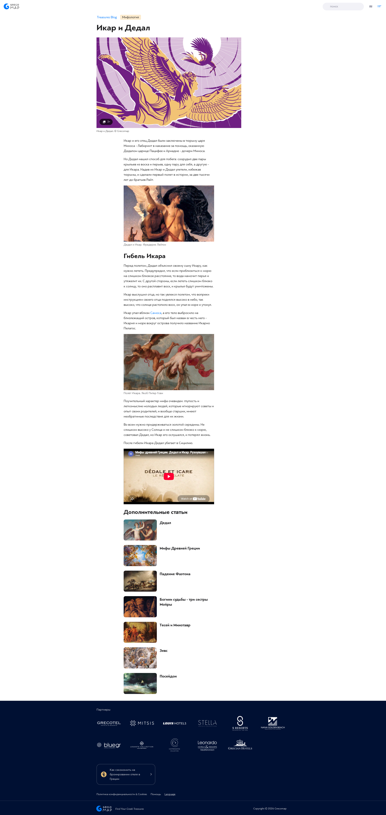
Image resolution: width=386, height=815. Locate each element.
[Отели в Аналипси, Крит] (209, 724)
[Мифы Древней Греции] (140, 555)
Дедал (165, 523)
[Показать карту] (370, 5)
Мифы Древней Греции (180, 548)
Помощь (156, 794)
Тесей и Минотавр (175, 625)
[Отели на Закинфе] (143, 745)
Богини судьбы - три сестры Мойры (184, 602)
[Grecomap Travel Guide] (11, 6)
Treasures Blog (107, 17)
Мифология (130, 17)
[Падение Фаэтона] (140, 581)
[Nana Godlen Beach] (274, 724)
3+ (108, 122)
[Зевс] (140, 657)
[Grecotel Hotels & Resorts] (110, 724)
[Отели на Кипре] (176, 724)
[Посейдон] (140, 683)
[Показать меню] (380, 5)
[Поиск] (327, 7)
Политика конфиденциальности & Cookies (121, 794)
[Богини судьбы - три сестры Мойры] (140, 606)
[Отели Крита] (241, 724)
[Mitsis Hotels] (143, 724)
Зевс (164, 650)
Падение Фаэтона (175, 574)
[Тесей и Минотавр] (140, 632)
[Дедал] (140, 530)
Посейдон (168, 676)
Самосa (155, 313)
